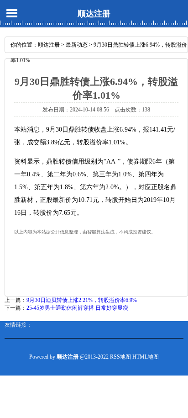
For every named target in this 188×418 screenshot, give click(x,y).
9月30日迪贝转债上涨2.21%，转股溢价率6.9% (81, 300)
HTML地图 (145, 357)
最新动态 (77, 45)
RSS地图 (120, 357)
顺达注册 (94, 13)
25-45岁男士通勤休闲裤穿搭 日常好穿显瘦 (77, 308)
